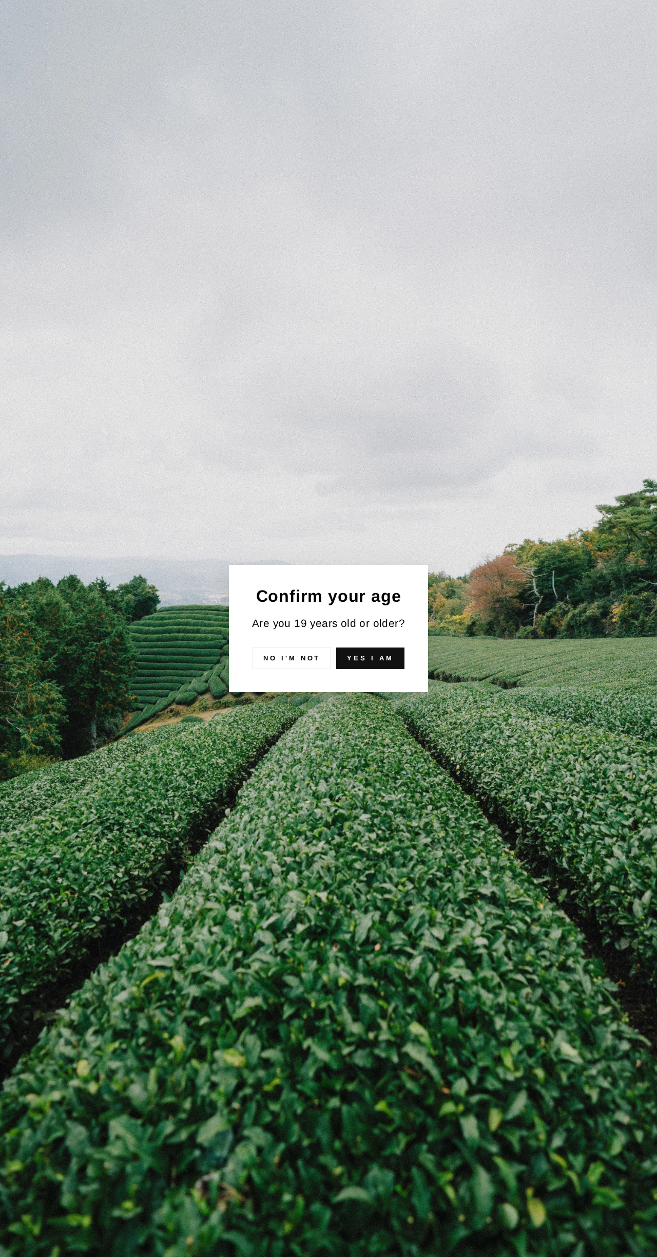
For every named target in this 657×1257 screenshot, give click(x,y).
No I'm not (291, 658)
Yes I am (370, 658)
